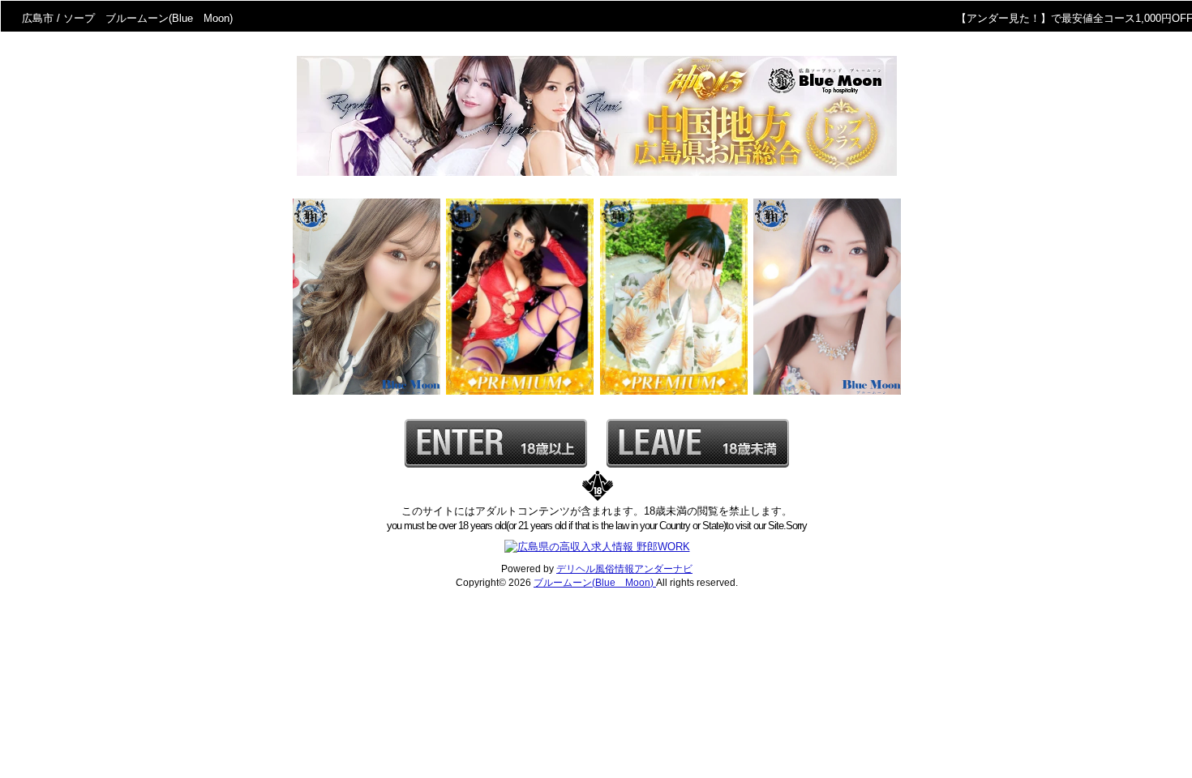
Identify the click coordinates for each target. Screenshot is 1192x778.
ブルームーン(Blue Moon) (595, 582)
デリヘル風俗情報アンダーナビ (624, 569)
